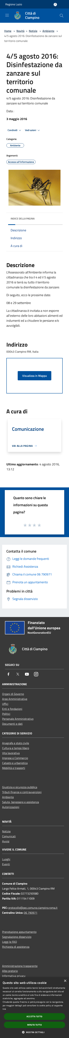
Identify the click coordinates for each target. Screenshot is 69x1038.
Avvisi (5, 841)
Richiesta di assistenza (15, 947)
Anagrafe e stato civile (15, 743)
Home (7, 31)
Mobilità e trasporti (13, 768)
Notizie (33, 31)
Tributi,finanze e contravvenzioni (22, 792)
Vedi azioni (31, 130)
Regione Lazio (13, 4)
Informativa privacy (13, 976)
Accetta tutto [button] (34, 1016)
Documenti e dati (12, 724)
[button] (34, 1032)
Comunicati (9, 836)
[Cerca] (61, 15)
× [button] (65, 981)
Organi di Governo (13, 694)
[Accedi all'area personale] (55, 4)
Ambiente (48, 31)
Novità (20, 31)
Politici (6, 714)
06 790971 (30, 913)
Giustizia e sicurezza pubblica (19, 787)
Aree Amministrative (14, 699)
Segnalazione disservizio (16, 937)
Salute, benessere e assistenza (20, 802)
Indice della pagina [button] (22, 218)
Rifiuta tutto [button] (34, 1024)
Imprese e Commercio (15, 758)
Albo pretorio (10, 971)
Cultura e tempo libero (15, 748)
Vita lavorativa (11, 753)
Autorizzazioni (10, 807)
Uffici (5, 704)
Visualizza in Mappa (34, 376)
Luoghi (6, 859)
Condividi (13, 130)
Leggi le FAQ (9, 942)
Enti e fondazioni (12, 709)
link (4, 1009)
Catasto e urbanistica (15, 763)
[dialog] (34, 1007)
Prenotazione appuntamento (19, 932)
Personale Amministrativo (17, 719)
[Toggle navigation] (7, 15)
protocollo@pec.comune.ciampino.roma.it (33, 908)
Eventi (6, 864)
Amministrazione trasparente (20, 966)
